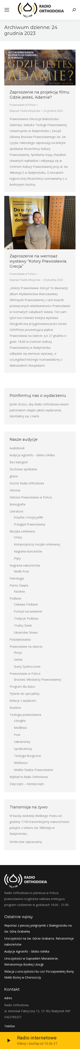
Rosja (18, 652)
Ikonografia (17, 504)
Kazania (19, 591)
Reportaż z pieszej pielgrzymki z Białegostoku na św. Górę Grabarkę (38, 928)
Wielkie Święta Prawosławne (33, 770)
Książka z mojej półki (28, 517)
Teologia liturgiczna (27, 756)
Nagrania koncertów (28, 551)
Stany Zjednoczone (27, 666)
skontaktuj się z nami (24, 416)
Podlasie (15, 598)
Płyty (17, 558)
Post (17, 735)
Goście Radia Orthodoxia (27, 483)
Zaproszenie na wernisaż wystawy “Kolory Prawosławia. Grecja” (38, 261)
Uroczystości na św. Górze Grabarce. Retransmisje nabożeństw (39, 941)
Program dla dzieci (22, 687)
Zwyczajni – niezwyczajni (27, 784)
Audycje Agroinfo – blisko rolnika (32, 455)
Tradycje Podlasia (26, 618)
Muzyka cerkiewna (22, 531)
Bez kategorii (19, 462)
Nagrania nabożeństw (25, 565)
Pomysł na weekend (28, 611)
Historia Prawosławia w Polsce (31, 497)
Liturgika (20, 721)
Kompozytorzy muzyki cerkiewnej (37, 544)
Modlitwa (20, 728)
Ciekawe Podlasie (26, 604)
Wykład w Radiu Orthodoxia (29, 777)
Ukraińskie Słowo (26, 632)
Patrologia (17, 578)
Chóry (18, 537)
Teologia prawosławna (25, 715)
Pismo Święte (19, 585)
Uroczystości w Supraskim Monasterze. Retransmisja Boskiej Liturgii (31, 961)
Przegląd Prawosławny (29, 524)
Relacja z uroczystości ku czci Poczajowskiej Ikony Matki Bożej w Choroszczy (39, 974)
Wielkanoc (21, 763)
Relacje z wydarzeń (23, 701)
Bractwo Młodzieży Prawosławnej (37, 679)
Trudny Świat (23, 625)
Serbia (18, 659)
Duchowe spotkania (23, 469)
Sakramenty (22, 742)
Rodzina (15, 708)
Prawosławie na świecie (26, 646)
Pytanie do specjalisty (24, 694)
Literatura (16, 511)
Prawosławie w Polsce (23, 105)
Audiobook (17, 448)
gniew (14, 476)
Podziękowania (20, 639)
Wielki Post (21, 571)
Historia (15, 490)
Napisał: (25, 111)
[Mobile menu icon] (6, 9)
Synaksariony (23, 749)
